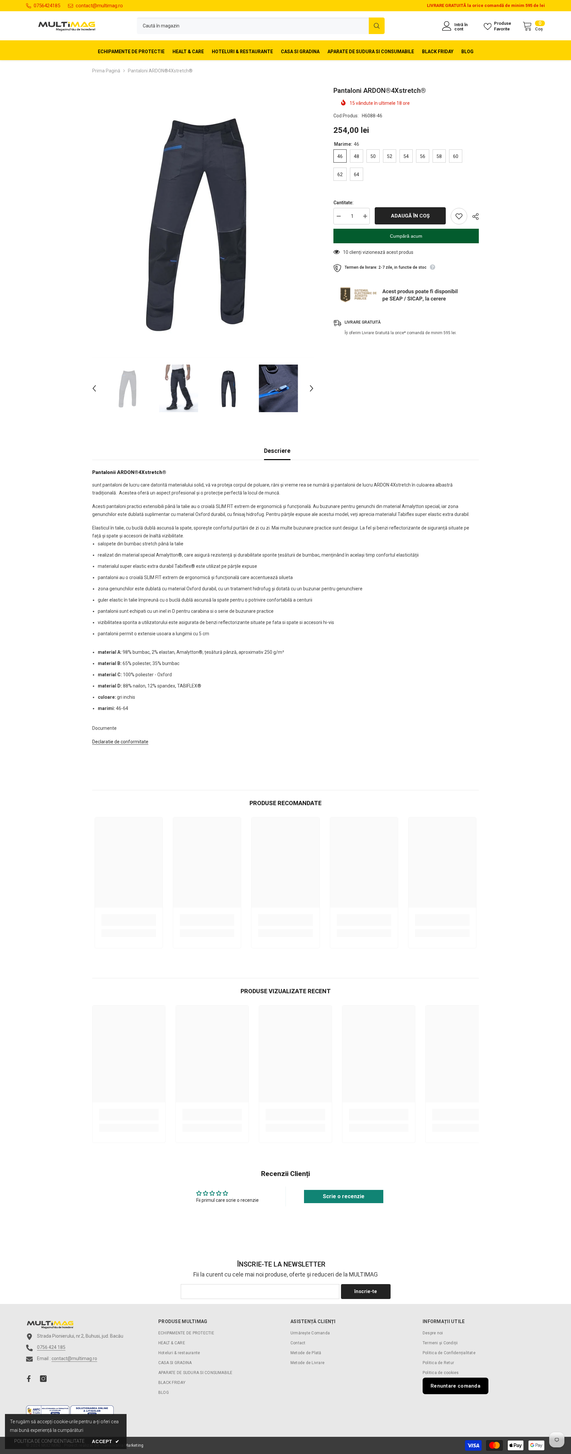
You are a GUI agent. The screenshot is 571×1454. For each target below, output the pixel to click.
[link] (128, 920)
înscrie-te (365, 1291)
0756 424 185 (51, 1347)
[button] (94, 388)
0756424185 (47, 6)
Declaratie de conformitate (120, 741)
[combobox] (253, 26)
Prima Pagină (106, 70)
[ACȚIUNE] (473, 216)
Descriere (277, 450)
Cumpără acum (406, 236)
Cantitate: (343, 202)
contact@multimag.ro (99, 6)
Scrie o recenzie (343, 1196)
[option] (203, 222)
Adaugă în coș (410, 216)
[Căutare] (261, 26)
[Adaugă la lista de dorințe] (459, 216)
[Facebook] (29, 1379)
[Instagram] (43, 1379)
